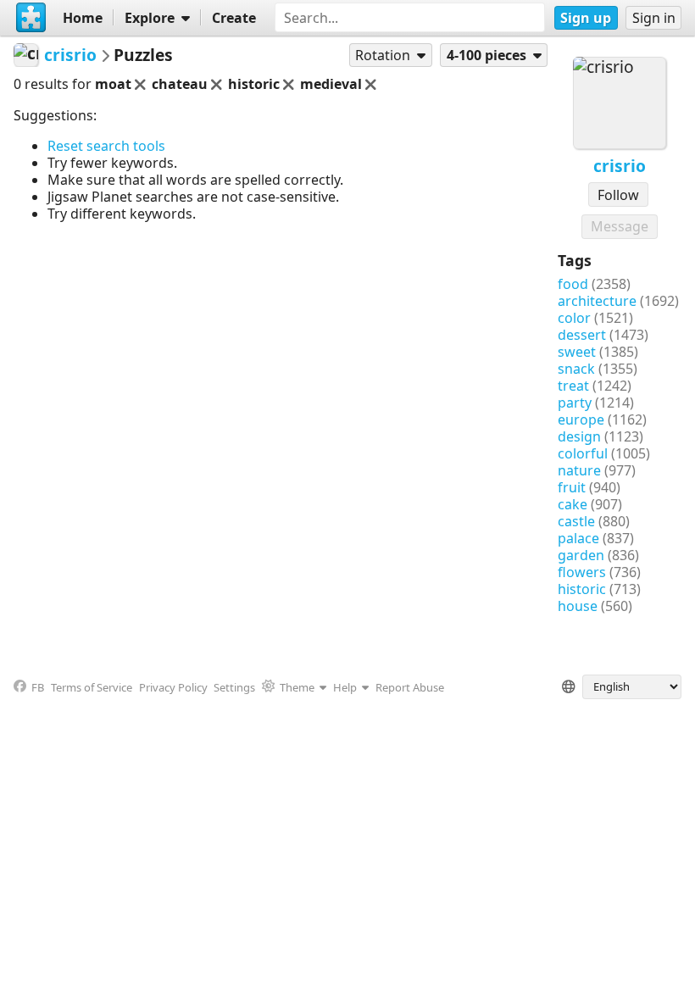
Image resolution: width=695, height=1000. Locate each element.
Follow (618, 195)
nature (579, 470)
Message (619, 226)
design (579, 436)
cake (572, 504)
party (575, 402)
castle (576, 521)
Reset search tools (106, 145)
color (574, 317)
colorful (583, 453)
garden (581, 555)
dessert (582, 334)
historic (582, 589)
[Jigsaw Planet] (31, 18)
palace (578, 538)
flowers (582, 572)
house (578, 606)
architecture (597, 301)
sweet (577, 351)
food (573, 284)
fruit (572, 487)
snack (576, 368)
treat (573, 385)
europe (581, 419)
